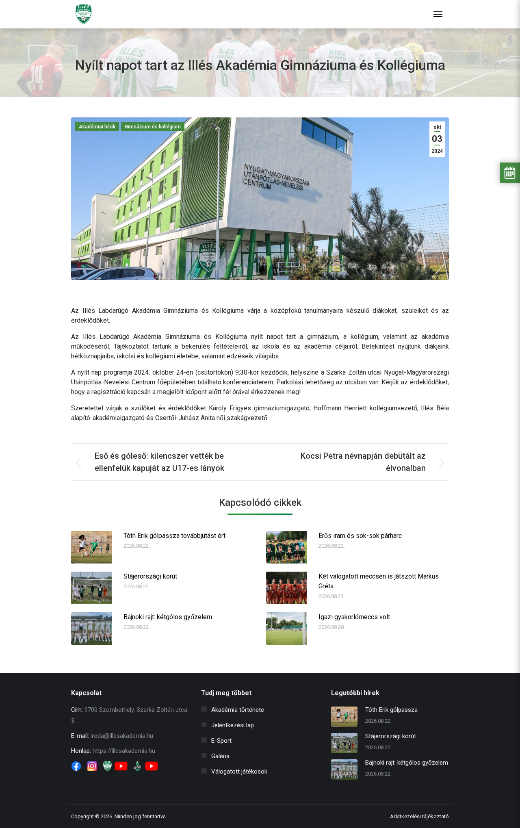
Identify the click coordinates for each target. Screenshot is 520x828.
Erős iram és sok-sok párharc (360, 536)
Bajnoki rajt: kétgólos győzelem (168, 617)
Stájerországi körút (150, 576)
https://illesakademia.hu (124, 750)
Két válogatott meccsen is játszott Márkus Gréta (378, 581)
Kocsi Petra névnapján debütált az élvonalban (363, 462)
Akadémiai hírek (97, 127)
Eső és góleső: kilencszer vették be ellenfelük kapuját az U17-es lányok (159, 462)
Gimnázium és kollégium (153, 127)
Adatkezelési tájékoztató (419, 816)
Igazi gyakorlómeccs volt (354, 617)
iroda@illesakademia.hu (122, 735)
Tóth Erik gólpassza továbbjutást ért (174, 536)
